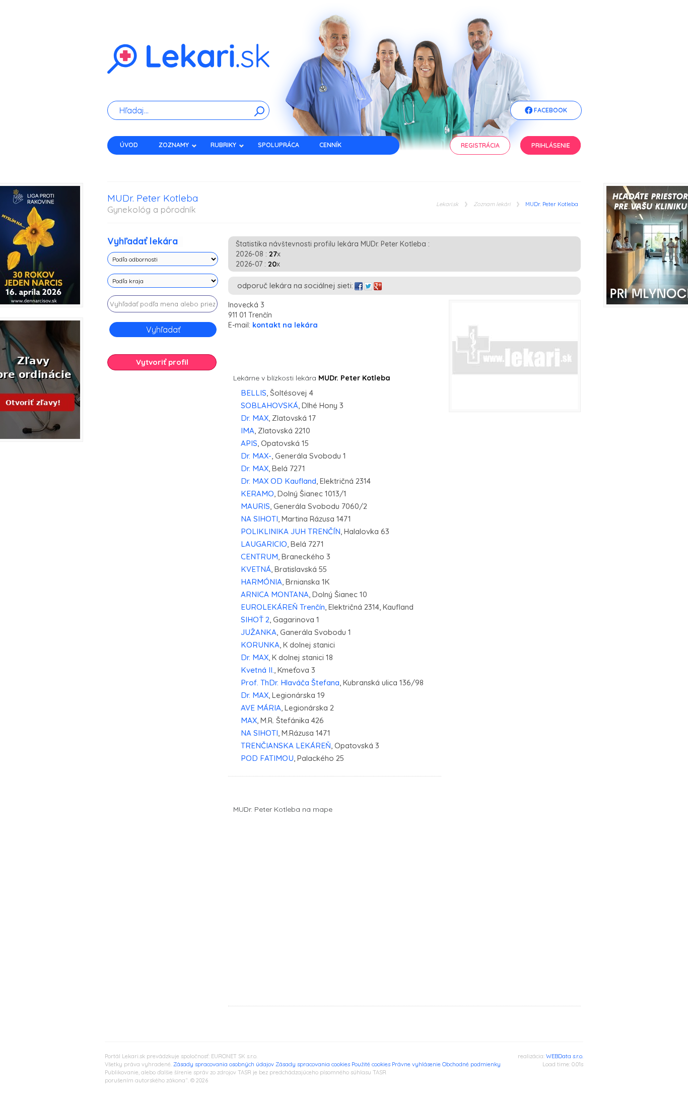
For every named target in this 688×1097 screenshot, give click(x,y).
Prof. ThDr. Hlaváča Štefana (290, 682)
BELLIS (253, 393)
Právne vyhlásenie (416, 1064)
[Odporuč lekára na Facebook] (359, 285)
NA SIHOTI (259, 519)
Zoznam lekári (491, 204)
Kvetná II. (257, 670)
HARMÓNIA (261, 582)
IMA (247, 430)
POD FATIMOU (267, 758)
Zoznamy (174, 145)
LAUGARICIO (264, 544)
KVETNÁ (256, 569)
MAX (249, 720)
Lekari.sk (447, 204)
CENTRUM (259, 556)
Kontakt (134, 162)
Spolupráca (278, 145)
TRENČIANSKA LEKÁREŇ (286, 745)
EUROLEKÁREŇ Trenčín (283, 607)
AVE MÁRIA (261, 708)
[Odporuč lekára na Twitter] (368, 285)
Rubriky (223, 145)
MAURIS (255, 506)
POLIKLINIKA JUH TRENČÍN (290, 531)
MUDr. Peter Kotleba (551, 204)
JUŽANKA (259, 632)
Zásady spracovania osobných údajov (223, 1064)
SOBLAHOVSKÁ (269, 405)
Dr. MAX (254, 418)
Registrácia (480, 145)
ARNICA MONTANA (275, 594)
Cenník (330, 145)
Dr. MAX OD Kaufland (278, 481)
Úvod (129, 145)
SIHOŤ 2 (255, 619)
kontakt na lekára (285, 325)
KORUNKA (260, 645)
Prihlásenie (550, 145)
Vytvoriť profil (162, 362)
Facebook (549, 110)
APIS (249, 443)
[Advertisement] (162, 536)
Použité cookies (371, 1064)
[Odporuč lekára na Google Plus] (378, 285)
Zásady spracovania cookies (313, 1064)
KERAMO (257, 493)
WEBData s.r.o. (564, 1056)
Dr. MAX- (256, 456)
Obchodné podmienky (471, 1064)
